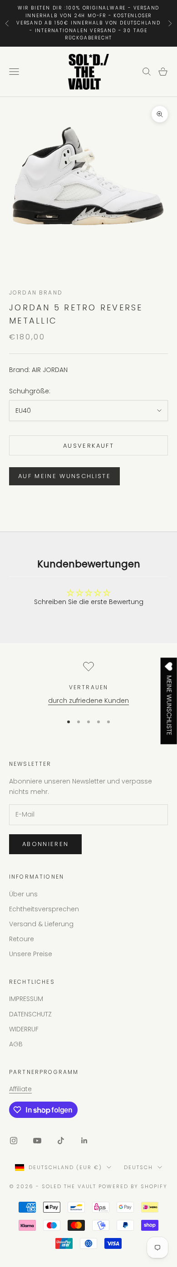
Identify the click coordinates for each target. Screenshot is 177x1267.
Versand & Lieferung (41, 923)
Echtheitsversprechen (44, 909)
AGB (16, 1044)
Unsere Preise (30, 953)
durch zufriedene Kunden (88, 700)
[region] (88, 683)
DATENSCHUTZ (30, 1014)
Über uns (23, 894)
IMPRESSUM (26, 998)
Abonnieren (45, 844)
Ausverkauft (88, 445)
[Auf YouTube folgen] (37, 1140)
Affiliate (20, 1088)
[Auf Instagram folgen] (13, 1140)
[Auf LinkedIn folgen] (84, 1140)
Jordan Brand (36, 292)
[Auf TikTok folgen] (60, 1140)
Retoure (21, 938)
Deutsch (138, 1167)
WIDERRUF (24, 1029)
